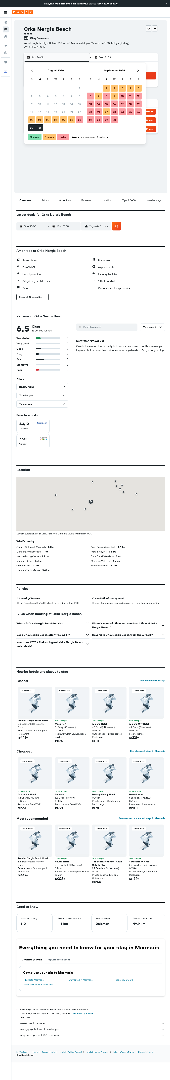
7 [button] (71, 96)
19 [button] (55, 112)
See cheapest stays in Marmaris (147, 751)
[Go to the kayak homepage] (22, 12)
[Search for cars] (5, 36)
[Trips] (5, 62)
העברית (114, 3)
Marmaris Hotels (145, 1052)
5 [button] (55, 96)
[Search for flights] (5, 22)
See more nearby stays (152, 680)
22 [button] (79, 112)
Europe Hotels (48, 1052)
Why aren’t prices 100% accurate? (39, 1035)
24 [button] (39, 120)
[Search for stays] (5, 29)
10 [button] (39, 104)
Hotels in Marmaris (123, 979)
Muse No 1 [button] (60, 723)
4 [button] (47, 96)
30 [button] (31, 127)
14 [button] (71, 104)
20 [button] (63, 112)
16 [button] (32, 112)
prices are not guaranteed (82, 1013)
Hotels (35, 1052)
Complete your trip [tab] (32, 959)
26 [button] (55, 120)
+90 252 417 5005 (34, 47)
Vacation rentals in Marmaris (38, 984)
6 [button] (63, 96)
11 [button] (48, 104)
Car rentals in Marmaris (80, 979)
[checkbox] (33, 426)
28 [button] (71, 120)
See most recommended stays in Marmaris (142, 818)
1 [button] (79, 88)
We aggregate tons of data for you (39, 1029)
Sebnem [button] (59, 794)
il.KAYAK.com (22, 1052)
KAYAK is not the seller (32, 1023)
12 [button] (55, 104)
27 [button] (63, 120)
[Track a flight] (5, 53)
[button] (166, 3)
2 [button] (32, 96)
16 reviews (43, 38)
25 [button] (47, 120)
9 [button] (32, 104)
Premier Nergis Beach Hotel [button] (33, 720)
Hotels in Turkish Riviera (123, 1052)
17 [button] (40, 112)
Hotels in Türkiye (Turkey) (70, 1052)
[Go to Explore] (5, 46)
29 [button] (79, 120)
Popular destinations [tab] (58, 959)
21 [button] (71, 112)
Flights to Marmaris (33, 979)
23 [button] (31, 120)
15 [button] (79, 104)
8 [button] (79, 96)
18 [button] (47, 112)
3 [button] (40, 96)
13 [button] (63, 104)
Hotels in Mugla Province (97, 1052)
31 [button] (40, 127)
